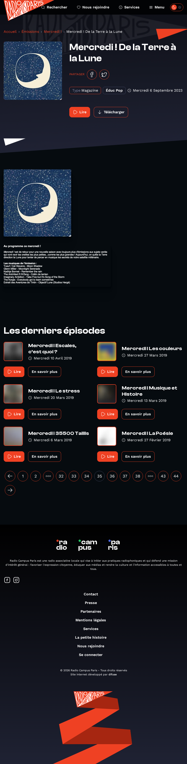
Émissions (30, 31)
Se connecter (91, 655)
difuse (113, 674)
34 (86, 476)
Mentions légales (90, 620)
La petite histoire (90, 637)
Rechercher (57, 7)
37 (125, 476)
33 (73, 476)
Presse (91, 603)
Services (132, 7)
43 (163, 476)
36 (112, 476)
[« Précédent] (10, 476)
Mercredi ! (53, 31)
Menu (159, 7)
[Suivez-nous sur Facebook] (7, 580)
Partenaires (91, 611)
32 (61, 476)
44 (176, 476)
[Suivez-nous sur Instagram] (16, 580)
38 (137, 476)
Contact (91, 594)
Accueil (10, 31)
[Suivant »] (10, 490)
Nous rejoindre (95, 7)
